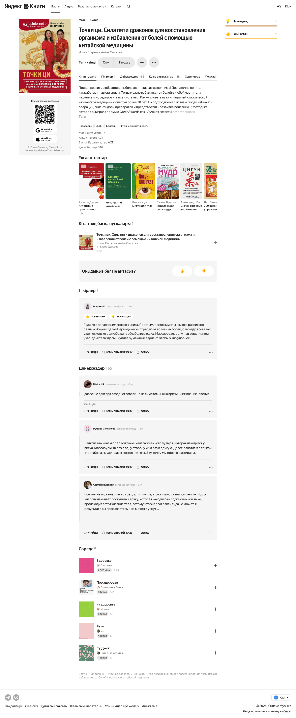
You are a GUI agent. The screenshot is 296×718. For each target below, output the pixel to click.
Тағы (82, 117)
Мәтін (82, 19)
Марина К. (99, 306)
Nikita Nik (99, 384)
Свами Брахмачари (169, 202)
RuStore (32, 147)
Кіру (288, 6)
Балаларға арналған (92, 6)
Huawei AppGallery (35, 150)
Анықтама (149, 706)
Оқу (106, 62)
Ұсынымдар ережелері (122, 706)
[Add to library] (215, 242)
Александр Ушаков (193, 202)
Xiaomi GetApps (56, 150)
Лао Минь (210, 202)
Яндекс (248, 711)
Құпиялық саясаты (53, 706)
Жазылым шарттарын (86, 706)
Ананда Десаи (88, 202)
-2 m (130, 306)
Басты (55, 6)
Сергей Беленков (103, 484)
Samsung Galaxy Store (50, 147)
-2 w (141, 428)
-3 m (130, 384)
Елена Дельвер (109, 246)
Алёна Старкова (111, 52)
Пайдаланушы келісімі (21, 706)
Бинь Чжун (139, 202)
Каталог (116, 6)
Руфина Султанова (104, 428)
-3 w (139, 484)
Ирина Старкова (89, 52)
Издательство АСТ (100, 142)
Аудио (68, 6)
